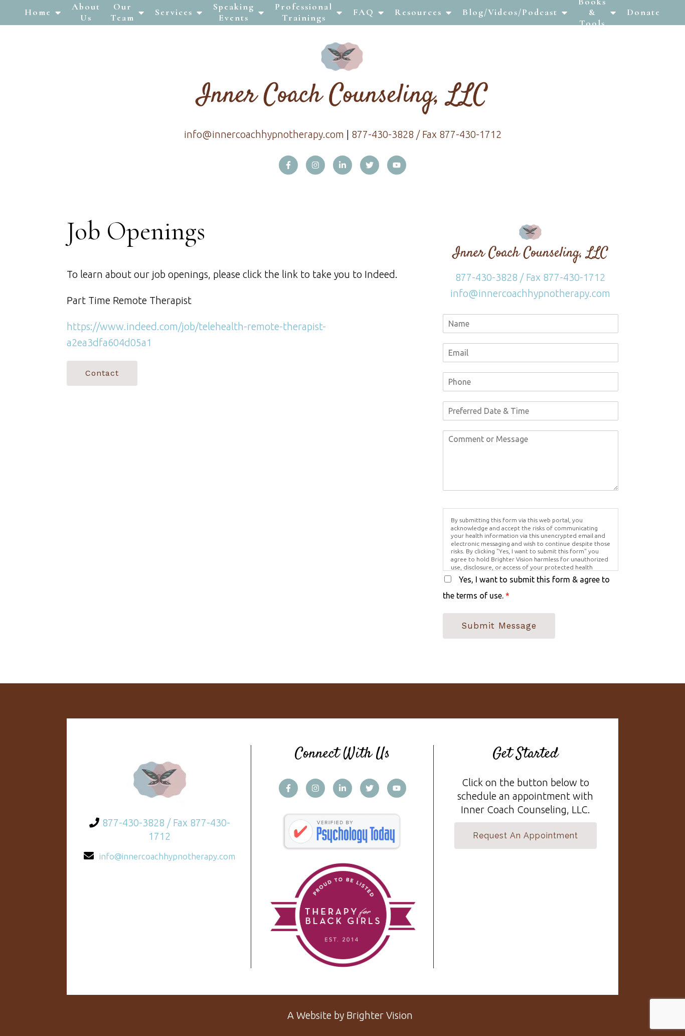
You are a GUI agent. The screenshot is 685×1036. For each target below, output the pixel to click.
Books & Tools (592, 12)
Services (174, 12)
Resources (418, 12)
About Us (86, 12)
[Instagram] (315, 165)
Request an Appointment (525, 835)
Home (38, 12)
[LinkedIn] (342, 165)
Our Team (122, 12)
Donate (643, 12)
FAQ (363, 12)
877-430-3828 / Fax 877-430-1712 (426, 134)
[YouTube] (396, 165)
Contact (102, 373)
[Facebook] (288, 165)
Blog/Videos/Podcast (510, 12)
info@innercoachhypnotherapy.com (264, 134)
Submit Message (499, 626)
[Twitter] (369, 165)
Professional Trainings (303, 12)
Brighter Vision (380, 1015)
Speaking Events (233, 12)
